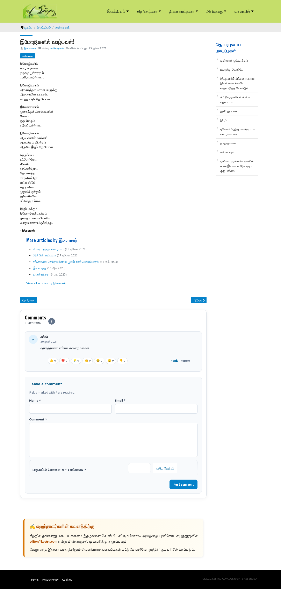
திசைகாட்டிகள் (182, 11)
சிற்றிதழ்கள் (147, 11)
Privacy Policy (50, 579)
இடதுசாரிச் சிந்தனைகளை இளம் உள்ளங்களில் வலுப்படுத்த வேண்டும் (237, 83)
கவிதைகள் (57, 48)
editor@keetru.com (43, 542)
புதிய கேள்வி (165, 468)
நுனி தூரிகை (228, 111)
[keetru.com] (40, 11)
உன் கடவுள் (227, 152)
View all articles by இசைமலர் (46, 283)
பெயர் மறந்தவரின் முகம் (48, 249)
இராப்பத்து (39, 268)
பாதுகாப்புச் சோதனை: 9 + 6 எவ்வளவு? (59, 469)
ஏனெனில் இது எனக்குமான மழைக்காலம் (237, 131)
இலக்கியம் (116, 11)
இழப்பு (224, 120)
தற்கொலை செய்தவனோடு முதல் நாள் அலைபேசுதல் (66, 261)
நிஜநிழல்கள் (228, 143)
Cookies (67, 579)
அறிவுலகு (214, 11)
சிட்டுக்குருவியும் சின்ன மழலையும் (235, 99)
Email (120, 400)
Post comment (183, 484)
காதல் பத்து (40, 274)
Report (185, 361)
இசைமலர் (30, 48)
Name (35, 400)
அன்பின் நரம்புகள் (44, 255)
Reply (175, 361)
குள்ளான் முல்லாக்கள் (234, 60)
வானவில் (242, 11)
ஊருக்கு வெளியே (231, 69)
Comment (38, 419)
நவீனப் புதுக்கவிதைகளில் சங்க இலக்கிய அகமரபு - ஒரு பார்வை (236, 166)
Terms (35, 579)
